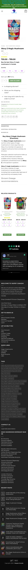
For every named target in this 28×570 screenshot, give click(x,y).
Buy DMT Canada (17, 368)
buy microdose (22, 381)
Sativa (3, 411)
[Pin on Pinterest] (14, 116)
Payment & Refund (7, 338)
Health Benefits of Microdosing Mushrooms (15, 493)
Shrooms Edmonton (7, 469)
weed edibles (5, 419)
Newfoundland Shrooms (8, 449)
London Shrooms (6, 474)
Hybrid (19, 393)
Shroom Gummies (6, 414)
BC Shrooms (5, 438)
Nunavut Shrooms (7, 455)
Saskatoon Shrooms (7, 482)
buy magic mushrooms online (8, 110)
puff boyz (16, 409)
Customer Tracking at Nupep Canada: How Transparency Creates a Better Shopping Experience (15, 526)
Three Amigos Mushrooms (7, 357)
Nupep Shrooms (15, 404)
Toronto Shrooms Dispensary (10, 460)
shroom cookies (21, 411)
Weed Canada (21, 416)
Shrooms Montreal (7, 462)
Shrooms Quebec (6, 445)
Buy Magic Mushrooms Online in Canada (16, 553)
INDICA (3, 396)
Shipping (4, 337)
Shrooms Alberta (6, 440)
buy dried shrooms (8, 108)
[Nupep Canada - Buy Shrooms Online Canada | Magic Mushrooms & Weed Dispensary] (14, 11)
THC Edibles (13, 416)
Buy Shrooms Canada (13, 46)
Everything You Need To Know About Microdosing (15, 542)
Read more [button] (6, 268)
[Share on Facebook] (5, 116)
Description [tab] (5, 126)
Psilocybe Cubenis (6, 406)
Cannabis (4, 351)
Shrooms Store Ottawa (8, 465)
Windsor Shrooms (6, 477)
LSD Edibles (13, 396)
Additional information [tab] (9, 129)
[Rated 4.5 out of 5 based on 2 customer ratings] (14, 56)
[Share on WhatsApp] (2, 116)
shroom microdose (17, 414)
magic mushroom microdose (9, 398)
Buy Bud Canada (9, 365)
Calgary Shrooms (6, 464)
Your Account (5, 330)
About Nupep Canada (8, 317)
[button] (2, 11)
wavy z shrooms (12, 113)
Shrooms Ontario (6, 444)
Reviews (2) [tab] (4, 132)
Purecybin (22, 409)
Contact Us (4, 342)
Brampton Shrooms (7, 481)
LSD (8, 396)
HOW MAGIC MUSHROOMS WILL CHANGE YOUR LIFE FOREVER (16, 532)
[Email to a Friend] (11, 116)
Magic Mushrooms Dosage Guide (16, 518)
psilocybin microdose (7, 409)
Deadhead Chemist (13, 391)
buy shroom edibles (7, 383)
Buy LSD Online (6, 373)
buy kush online (17, 370)
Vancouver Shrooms (7, 467)
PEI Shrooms (5, 450)
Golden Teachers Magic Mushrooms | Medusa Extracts (20, 214)
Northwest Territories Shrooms (10, 457)
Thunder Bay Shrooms (8, 479)
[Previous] (1, 218)
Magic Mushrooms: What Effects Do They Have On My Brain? (16, 514)
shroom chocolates (11, 411)
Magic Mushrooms (10, 111)
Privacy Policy (5, 335)
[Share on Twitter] (8, 116)
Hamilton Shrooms (7, 475)
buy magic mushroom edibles (9, 376)
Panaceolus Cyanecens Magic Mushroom (7, 214)
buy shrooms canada (18, 383)
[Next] (27, 218)
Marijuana (15, 401)
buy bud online (19, 365)
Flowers (14, 393)
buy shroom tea (6, 386)
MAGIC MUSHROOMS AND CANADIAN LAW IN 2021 (14, 547)
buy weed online (16, 388)
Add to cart (15, 80)
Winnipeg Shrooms (7, 470)
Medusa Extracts (6, 404)
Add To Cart (7, 234)
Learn (3, 322)
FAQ (2, 331)
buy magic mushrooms (20, 108)
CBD (2, 356)
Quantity (3, 67)
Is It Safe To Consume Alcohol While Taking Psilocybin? (15, 498)
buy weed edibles (6, 388)
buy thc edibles (15, 386)
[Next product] (4, 53)
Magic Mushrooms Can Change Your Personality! (15, 508)
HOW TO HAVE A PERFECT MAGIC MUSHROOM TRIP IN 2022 (16, 537)
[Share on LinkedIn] (16, 116)
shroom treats (5, 416)
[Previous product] (7, 53)
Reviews (3, 319)
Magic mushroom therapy (14, 503)
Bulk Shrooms (5, 354)
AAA (3, 365)
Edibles (3, 352)
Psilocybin (15, 406)
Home (3, 46)
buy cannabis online (7, 368)
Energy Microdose (6, 393)
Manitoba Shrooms (7, 442)
